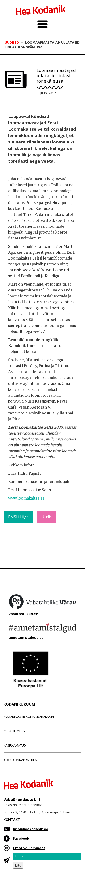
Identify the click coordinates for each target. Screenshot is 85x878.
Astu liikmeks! (15, 731)
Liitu (18, 865)
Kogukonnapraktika (20, 760)
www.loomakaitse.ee (26, 498)
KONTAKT (12, 819)
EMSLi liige (18, 516)
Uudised (12, 42)
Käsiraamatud (15, 745)
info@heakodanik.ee (30, 829)
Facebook (21, 838)
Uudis (47, 516)
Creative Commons (29, 848)
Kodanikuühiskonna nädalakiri (29, 716)
